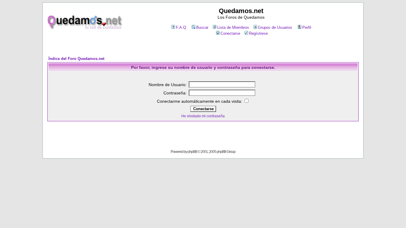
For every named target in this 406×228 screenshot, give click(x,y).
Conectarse (230, 33)
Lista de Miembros (233, 27)
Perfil (306, 27)
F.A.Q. (181, 27)
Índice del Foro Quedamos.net (76, 58)
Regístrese (258, 33)
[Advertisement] (203, 46)
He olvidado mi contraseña (203, 116)
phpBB (192, 152)
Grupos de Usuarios (275, 27)
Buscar (202, 27)
